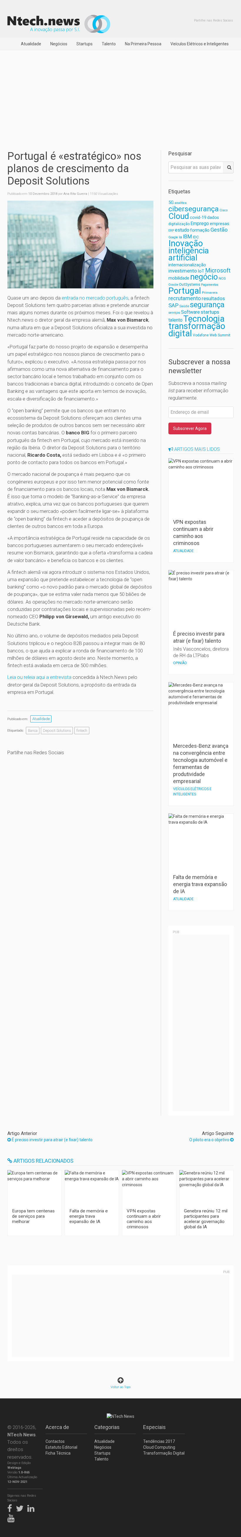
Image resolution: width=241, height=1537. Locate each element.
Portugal (184, 291)
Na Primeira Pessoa (143, 43)
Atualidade (31, 43)
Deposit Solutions (57, 730)
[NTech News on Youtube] (12, 1517)
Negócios (58, 43)
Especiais (154, 1427)
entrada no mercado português (95, 298)
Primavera (209, 292)
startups (210, 312)
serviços (174, 313)
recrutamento (184, 298)
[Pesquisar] (228, 167)
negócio (204, 277)
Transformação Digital (164, 1453)
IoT (201, 271)
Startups (84, 43)
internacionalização (187, 264)
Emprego (199, 223)
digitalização (179, 224)
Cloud (178, 216)
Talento (109, 43)
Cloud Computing (159, 1447)
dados (213, 217)
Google (173, 237)
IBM (187, 237)
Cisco (223, 210)
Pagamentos (209, 285)
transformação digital (196, 329)
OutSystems (189, 284)
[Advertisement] (120, 94)
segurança (207, 304)
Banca (33, 730)
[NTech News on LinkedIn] (32, 1507)
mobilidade (178, 278)
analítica (181, 203)
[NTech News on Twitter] (21, 1507)
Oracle (173, 285)
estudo (182, 230)
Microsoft (217, 270)
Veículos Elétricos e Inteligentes (199, 43)
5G (171, 202)
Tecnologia (204, 319)
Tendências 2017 (159, 1441)
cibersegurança (193, 209)
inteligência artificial (188, 254)
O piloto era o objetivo (209, 1139)
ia (180, 237)
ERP (171, 230)
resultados (213, 298)
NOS (222, 278)
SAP (173, 305)
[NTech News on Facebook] (11, 1507)
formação (200, 230)
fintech (81, 730)
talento (175, 320)
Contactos (55, 1441)
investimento (182, 271)
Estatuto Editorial (61, 1447)
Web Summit (220, 335)
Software (190, 312)
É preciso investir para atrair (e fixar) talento (52, 1139)
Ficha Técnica (58, 1453)
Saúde (184, 306)
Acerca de (57, 1427)
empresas (219, 223)
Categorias (107, 1427)
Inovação (185, 243)
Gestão (218, 230)
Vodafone (201, 335)
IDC (196, 237)
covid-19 (198, 217)
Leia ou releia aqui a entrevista (39, 677)
